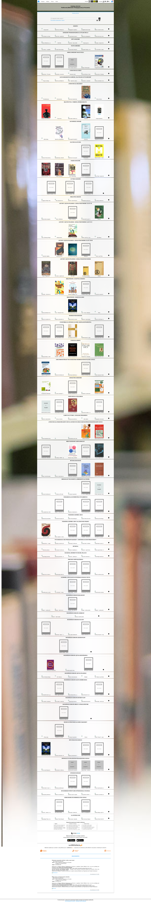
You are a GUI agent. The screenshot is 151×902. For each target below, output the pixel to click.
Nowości (42, 1)
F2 (108, 1)
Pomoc (52, 1)
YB (94, 1)
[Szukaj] (99, 18)
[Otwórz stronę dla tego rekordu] (46, 28)
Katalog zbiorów (75, 13)
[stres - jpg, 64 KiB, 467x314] (54, 888)
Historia (47, 1)
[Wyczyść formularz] (97, 20)
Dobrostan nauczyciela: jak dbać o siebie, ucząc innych (63, 860)
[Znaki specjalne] (99, 20)
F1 (105, 1)
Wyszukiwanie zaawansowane (56, 20)
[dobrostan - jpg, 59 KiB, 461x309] (54, 872)
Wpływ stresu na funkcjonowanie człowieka (60, 876)
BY (96, 1)
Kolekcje (62, 20)
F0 (103, 1)
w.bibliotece (70, 847)
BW (92, 1)
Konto (57, 1)
